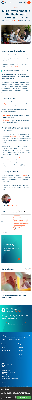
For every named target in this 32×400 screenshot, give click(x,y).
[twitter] (19, 211)
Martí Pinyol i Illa (13, 20)
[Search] (25, 2)
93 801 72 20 (5, 377)
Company (16, 7)
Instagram (20, 359)
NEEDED (8, 397)
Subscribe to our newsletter (16, 324)
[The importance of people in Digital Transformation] (16, 285)
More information (25, 393)
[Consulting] (11, 249)
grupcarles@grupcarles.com (9, 378)
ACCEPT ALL (23, 397)
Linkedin (20, 354)
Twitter (20, 356)
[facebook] (15, 211)
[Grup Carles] (8, 2)
